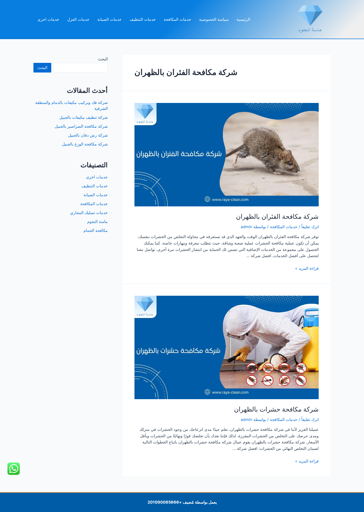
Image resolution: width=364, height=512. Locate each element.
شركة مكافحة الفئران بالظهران (277, 216)
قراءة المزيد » (307, 268)
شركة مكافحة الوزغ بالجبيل (85, 144)
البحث (103, 58)
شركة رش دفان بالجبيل (88, 135)
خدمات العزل (78, 19)
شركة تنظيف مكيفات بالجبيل (83, 117)
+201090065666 (165, 502)
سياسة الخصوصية (214, 19)
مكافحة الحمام (95, 230)
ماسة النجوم (97, 221)
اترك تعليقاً (310, 226)
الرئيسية (243, 19)
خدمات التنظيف (143, 19)
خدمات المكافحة (177, 19)
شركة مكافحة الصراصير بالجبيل (81, 126)
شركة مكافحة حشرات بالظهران (276, 409)
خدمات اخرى (48, 19)
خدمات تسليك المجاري (89, 212)
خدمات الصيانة (109, 19)
